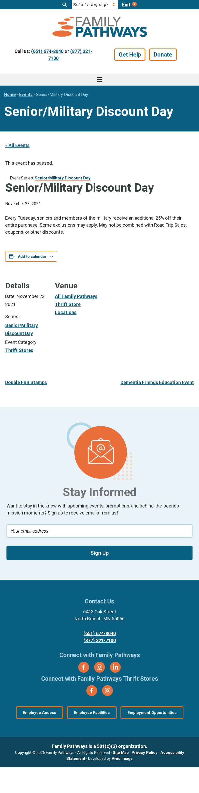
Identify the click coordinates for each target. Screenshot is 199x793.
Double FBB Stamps (26, 382)
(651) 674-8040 (47, 51)
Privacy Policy (145, 752)
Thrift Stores (19, 350)
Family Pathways (99, 27)
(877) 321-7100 (99, 640)
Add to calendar (32, 256)
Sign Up (99, 553)
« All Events (17, 145)
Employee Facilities (92, 712)
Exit (126, 5)
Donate (163, 54)
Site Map (121, 752)
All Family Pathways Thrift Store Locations (76, 304)
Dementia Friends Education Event (157, 382)
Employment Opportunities (151, 712)
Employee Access (39, 712)
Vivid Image (122, 758)
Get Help (130, 54)
